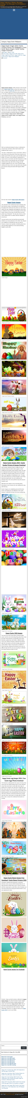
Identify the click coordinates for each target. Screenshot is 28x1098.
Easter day (12, 90)
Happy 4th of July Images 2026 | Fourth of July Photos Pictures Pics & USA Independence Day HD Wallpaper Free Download (13, 1087)
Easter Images (6, 53)
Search (2, 1045)
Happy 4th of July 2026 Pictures (8, 1059)
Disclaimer (16, 1093)
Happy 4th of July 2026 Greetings (8, 1065)
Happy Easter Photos (9, 55)
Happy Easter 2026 (13, 53)
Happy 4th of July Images (7, 1056)
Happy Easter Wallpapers (14, 56)
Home (2, 1093)
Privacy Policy (22, 1093)
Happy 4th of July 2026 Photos (8, 1060)
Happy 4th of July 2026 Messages (8, 1063)
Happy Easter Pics (18, 55)
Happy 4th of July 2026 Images (8, 1058)
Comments (5, 58)
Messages (5, 52)
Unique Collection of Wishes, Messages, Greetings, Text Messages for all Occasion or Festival (13, 4)
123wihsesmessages (10, 1094)
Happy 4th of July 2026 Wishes (8, 1062)
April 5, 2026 (11, 52)
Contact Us (6, 1093)
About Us (11, 1093)
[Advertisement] (14, 25)
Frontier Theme (24, 1096)
